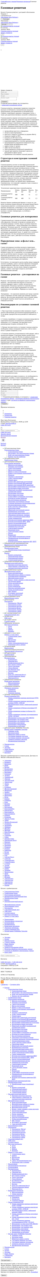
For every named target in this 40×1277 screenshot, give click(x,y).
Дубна (6, 785)
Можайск (7, 828)
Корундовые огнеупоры (15, 495)
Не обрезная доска (14, 669)
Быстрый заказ (5, 1260)
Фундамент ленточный (15, 593)
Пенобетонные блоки (11, 548)
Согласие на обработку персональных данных (19, 950)
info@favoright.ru (10, 423)
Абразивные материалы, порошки (19, 515)
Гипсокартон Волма (14, 608)
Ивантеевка (8, 795)
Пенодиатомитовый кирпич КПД (19, 513)
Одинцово (7, 835)
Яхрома (6, 885)
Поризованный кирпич (15, 558)
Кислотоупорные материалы (17, 500)
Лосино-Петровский (10, 822)
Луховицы (7, 824)
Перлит (10, 533)
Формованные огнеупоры (16, 511)
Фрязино (7, 867)
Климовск (7, 800)
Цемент (10, 638)
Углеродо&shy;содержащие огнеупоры (20, 496)
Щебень (10, 629)
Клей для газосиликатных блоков (18, 455)
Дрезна (6, 784)
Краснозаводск (9, 812)
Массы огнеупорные (14, 470)
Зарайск (6, 792)
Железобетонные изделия (12, 571)
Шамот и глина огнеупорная (17, 471)
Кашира (6, 799)
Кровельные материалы (12, 681)
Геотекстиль (8, 415)
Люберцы (7, 827)
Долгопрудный (9, 780)
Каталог (3, 437)
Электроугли (8, 882)
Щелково (7, 877)
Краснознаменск (9, 814)
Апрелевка (7, 760)
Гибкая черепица (13, 684)
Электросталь (8, 880)
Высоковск (7, 772)
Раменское (7, 850)
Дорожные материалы (23, 1)
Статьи (6, 746)
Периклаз (11, 475)
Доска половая (12, 671)
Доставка (7, 747)
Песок (10, 628)
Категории (6, 19)
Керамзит (11, 631)
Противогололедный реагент (13, 563)
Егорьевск (7, 787)
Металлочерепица (14, 683)
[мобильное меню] (1, 427)
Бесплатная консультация (9, 435)
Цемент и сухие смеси (11, 634)
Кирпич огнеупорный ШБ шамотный (20, 483)
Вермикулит (12, 535)
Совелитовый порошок (15, 528)
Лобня (6, 820)
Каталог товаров (11, 1)
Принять (3, 1275)
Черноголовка (8, 872)
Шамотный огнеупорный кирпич (18, 510)
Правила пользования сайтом (13, 947)
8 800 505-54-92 (6, 425)
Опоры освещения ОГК (12, 696)
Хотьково (7, 870)
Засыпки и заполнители (15, 476)
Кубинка (7, 815)
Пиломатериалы (9, 658)
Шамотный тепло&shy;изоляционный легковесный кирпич (20, 490)
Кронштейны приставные (16, 723)
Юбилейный (8, 883)
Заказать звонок (6, 434)
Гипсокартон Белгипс (15, 606)
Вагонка (10, 673)
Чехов (6, 873)
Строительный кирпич (15, 560)
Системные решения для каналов (18, 738)
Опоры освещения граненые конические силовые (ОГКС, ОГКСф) (21, 702)
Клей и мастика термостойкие (17, 506)
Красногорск (8, 810)
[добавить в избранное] (3, 35)
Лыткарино (8, 825)
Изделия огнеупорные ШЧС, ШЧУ (19, 521)
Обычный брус (13, 661)
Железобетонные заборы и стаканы (19, 575)
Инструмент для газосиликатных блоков (21, 453)
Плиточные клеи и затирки (16, 644)
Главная (3, 1)
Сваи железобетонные (15, 595)
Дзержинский (8, 777)
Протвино (7, 845)
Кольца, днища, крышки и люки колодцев (21, 580)
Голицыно (7, 774)
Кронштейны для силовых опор (18, 719)
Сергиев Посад (9, 857)
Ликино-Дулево (9, 819)
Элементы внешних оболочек (17, 739)
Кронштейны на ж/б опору (16, 726)
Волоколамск (8, 769)
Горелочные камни (14, 508)
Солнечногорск (9, 860)
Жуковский (8, 790)
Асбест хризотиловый (15, 478)
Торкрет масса (12, 480)
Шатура (6, 875)
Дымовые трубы (13, 731)
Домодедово (8, 782)
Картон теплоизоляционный (17, 523)
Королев (7, 805)
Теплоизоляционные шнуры (17, 525)
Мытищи (7, 830)
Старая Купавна (9, 862)
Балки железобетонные (15, 573)
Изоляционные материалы (16, 741)
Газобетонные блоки (11, 460)
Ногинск (7, 833)
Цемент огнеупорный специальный (19, 473)
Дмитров (7, 779)
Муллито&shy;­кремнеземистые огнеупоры (21, 486)
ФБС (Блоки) (12, 591)
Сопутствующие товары (16, 531)
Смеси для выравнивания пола (18, 643)
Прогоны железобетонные (16, 588)
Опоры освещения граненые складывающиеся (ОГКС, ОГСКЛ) (23, 1221)
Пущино (7, 848)
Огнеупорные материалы (12, 463)
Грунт (10, 626)
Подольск (7, 843)
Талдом (6, 865)
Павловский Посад (10, 840)
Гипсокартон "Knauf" (15, 610)
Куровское (7, 817)
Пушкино (7, 847)
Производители (9, 744)
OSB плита (8, 618)
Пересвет (7, 842)
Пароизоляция (9, 648)
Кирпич (6, 553)
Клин (6, 802)
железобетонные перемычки (17, 576)
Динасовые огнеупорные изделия (19, 501)
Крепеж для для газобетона (16, 456)
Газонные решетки (10, 417)
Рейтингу (15, 17)
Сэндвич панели (9, 621)
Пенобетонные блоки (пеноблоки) (19, 550)
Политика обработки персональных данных (18, 949)
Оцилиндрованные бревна (16, 676)
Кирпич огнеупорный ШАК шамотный (20, 485)
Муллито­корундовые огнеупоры (18, 488)
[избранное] (3, 442)
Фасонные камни (13, 733)
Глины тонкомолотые (15, 518)
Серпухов (7, 858)
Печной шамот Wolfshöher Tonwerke (15, 729)
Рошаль (6, 853)
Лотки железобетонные (15, 583)
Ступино (7, 863)
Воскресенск (8, 770)
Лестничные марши (14, 581)
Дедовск (7, 775)
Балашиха (7, 762)
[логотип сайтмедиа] (2, 983)
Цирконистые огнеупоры (16, 526)
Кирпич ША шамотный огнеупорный (20, 481)
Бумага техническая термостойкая (19, 516)
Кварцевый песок (13, 530)
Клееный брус (12, 659)
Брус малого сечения (14, 664)
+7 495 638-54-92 (16, 962)
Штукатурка (12, 639)
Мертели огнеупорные (15, 465)
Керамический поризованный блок (15, 545)
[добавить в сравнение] (1, 35)
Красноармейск (9, 809)
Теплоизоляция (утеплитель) (13, 651)
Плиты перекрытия (14, 586)
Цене (10, 17)
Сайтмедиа (4, 984)
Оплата (6, 939)
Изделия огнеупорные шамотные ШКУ (20, 520)
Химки (6, 868)
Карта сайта (8, 952)
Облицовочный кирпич (15, 556)
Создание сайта (15, 984)
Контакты (7, 752)
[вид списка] (1, 19)
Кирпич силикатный (14, 555)
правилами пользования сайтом (12, 105)
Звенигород (8, 794)
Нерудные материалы (11, 624)
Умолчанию (4, 17)
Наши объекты (9, 749)
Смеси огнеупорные (14, 468)
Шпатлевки (12, 641)
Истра (6, 797)
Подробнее (34, 1272)
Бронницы (7, 764)
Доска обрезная (13, 668)
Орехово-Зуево (9, 838)
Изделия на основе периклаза (17, 498)
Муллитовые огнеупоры (16, 493)
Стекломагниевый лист (11, 614)
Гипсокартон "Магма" (15, 603)
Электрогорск (8, 878)
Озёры (6, 837)
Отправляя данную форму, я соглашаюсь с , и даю (20, 399)
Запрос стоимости (6, 33)
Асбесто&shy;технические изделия (19, 536)
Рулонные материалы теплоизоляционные (21, 503)
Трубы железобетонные (15, 590)
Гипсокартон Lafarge (14, 611)
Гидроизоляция (9, 654)
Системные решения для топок (18, 736)
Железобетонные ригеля (16, 578)
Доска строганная (13, 666)
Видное (6, 767)
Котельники (8, 807)
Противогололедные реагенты (18, 565)
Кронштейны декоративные (17, 724)
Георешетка (8, 413)
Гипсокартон (8, 601)
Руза (5, 855)
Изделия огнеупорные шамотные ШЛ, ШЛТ (22, 541)
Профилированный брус (16, 663)
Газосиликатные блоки (11, 450)
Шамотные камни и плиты (16, 734)
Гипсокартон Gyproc (14, 605)
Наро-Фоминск (9, 832)
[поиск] (1, 429)
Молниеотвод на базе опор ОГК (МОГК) (21, 718)
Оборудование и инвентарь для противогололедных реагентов (18, 567)
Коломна (7, 804)
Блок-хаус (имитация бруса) (17, 674)
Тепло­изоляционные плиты (17, 505)
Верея (6, 765)
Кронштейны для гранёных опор (18, 721)
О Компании (8, 751)
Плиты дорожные (13, 585)
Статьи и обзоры (9, 942)
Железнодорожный (10, 789)
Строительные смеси (14, 636)
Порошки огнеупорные (15, 466)
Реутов (6, 852)
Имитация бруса (13, 678)
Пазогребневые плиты (11, 598)
